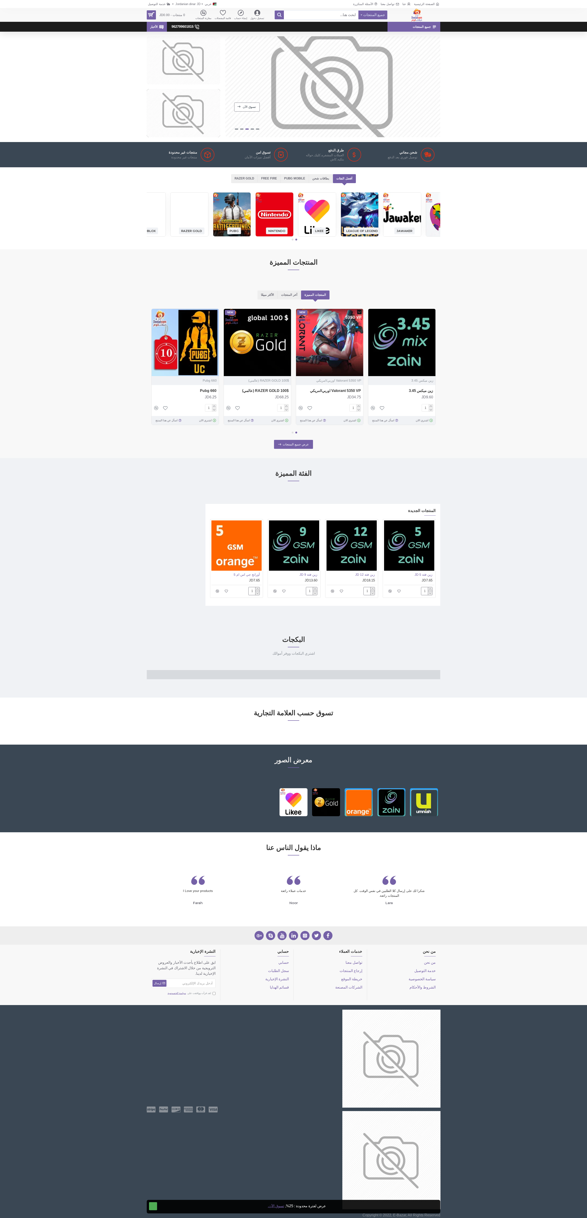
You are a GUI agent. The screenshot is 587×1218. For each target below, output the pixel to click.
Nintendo (276, 230)
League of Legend (362, 230)
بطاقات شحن (320, 178)
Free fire (269, 178)
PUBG (234, 230)
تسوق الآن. (276, 1206)
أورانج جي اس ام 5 (247, 574)
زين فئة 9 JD (308, 574)
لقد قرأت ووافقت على (189, 993)
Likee (319, 230)
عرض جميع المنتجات (296, 444)
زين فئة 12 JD (365, 574)
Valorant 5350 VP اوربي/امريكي (335, 391)
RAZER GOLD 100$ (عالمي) (265, 391)
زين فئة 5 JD (423, 574)
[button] (296, 239)
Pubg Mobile (294, 178)
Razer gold (244, 178)
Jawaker (404, 230)
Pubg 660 (208, 391)
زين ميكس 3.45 (421, 391)
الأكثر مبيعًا (267, 294)
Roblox (149, 230)
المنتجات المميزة (315, 294)
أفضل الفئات (344, 178)
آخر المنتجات (289, 294)
